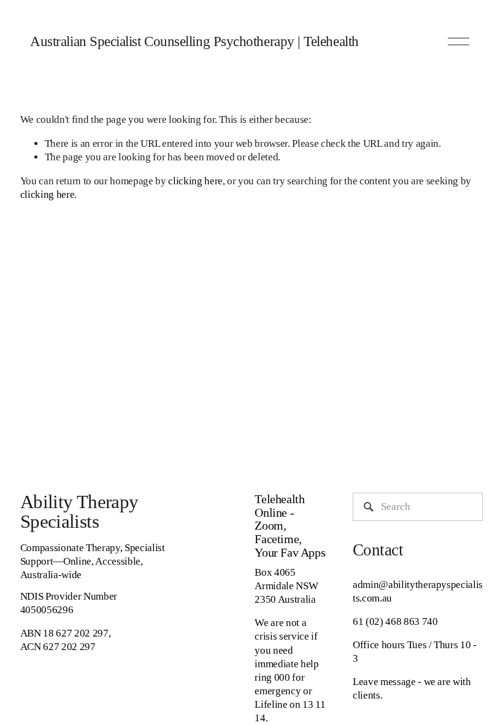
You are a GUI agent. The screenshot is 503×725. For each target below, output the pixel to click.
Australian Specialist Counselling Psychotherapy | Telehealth (194, 41)
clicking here (195, 181)
